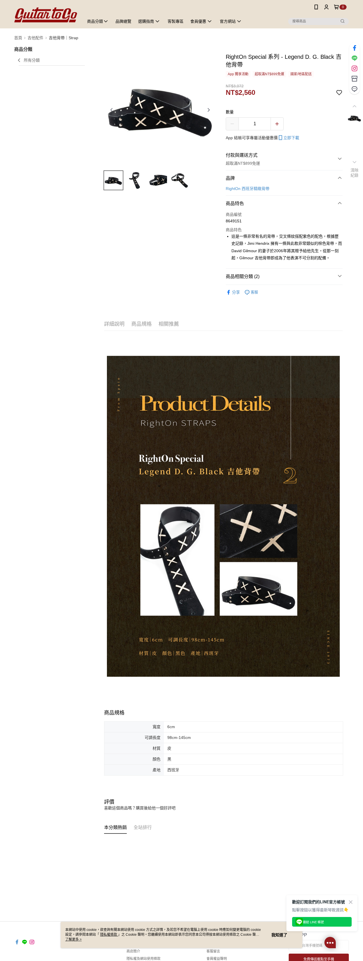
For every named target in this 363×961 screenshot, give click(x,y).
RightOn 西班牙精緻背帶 (247, 188)
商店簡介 (133, 951)
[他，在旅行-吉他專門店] (45, 15)
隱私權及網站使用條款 (143, 959)
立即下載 (291, 137)
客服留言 (213, 951)
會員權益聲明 (216, 959)
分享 (236, 292)
